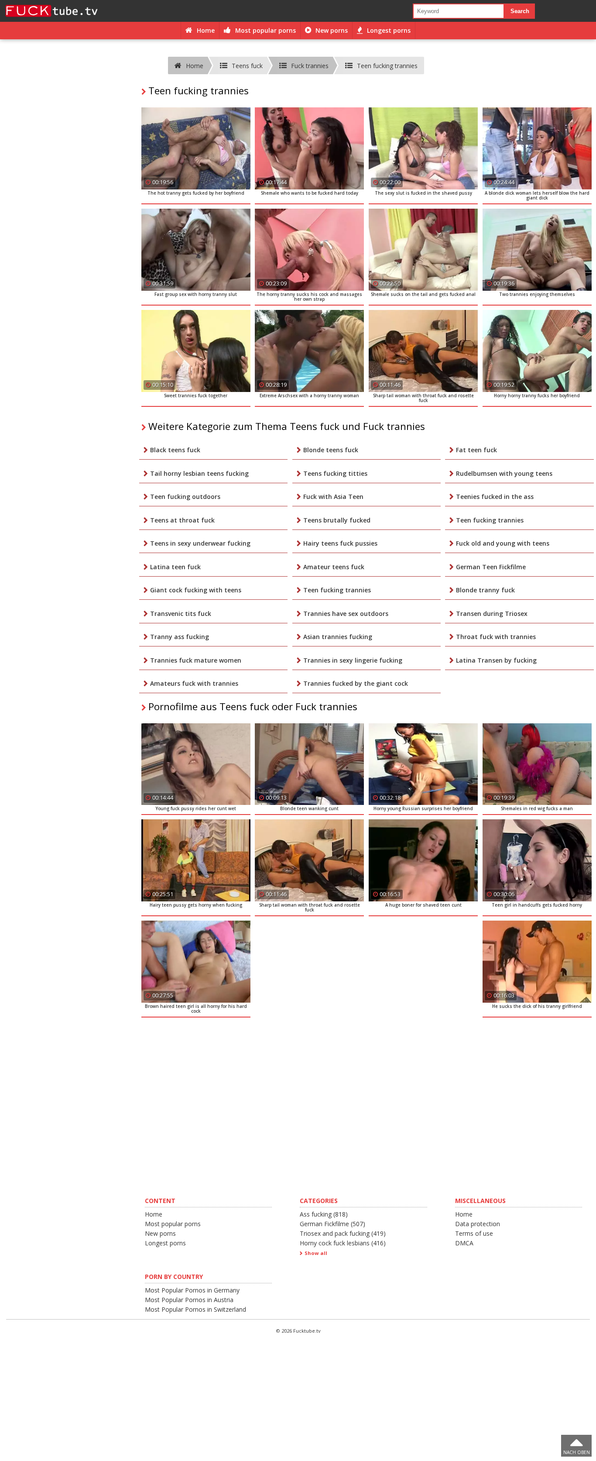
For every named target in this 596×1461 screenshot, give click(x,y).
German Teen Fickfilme (491, 567)
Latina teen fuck (175, 567)
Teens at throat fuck (182, 520)
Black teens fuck (175, 450)
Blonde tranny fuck (485, 590)
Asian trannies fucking (337, 637)
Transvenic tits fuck (180, 613)
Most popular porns (173, 1224)
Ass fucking (324, 1214)
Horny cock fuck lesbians (343, 1243)
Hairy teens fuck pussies (340, 543)
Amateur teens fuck (333, 567)
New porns (160, 1233)
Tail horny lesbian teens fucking (199, 473)
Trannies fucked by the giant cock (355, 683)
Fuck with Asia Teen (333, 496)
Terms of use (474, 1233)
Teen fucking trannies (490, 520)
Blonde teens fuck (330, 450)
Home (153, 1214)
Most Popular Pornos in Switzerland (195, 1309)
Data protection (477, 1224)
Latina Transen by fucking (496, 660)
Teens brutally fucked (336, 520)
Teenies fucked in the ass (495, 496)
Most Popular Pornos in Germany (192, 1290)
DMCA (464, 1243)
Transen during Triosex (491, 613)
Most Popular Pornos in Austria (189, 1300)
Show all (316, 1253)
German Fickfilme (332, 1224)
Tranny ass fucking (179, 637)
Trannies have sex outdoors (345, 613)
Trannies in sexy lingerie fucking (352, 660)
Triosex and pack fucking (343, 1233)
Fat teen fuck (476, 450)
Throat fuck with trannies (496, 637)
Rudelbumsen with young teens (504, 473)
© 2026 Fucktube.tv (298, 1330)
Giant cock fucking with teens (195, 590)
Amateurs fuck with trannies (194, 683)
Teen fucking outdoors (185, 496)
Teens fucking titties (335, 473)
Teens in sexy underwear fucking (200, 543)
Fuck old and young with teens (502, 543)
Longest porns (165, 1243)
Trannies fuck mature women (195, 660)
